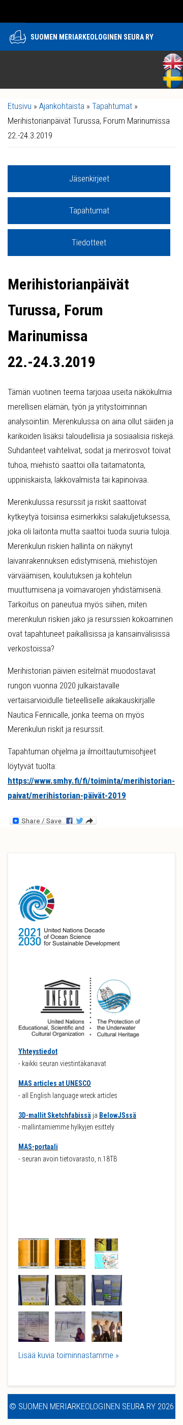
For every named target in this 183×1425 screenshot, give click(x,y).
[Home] (18, 38)
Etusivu (20, 106)
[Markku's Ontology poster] (70, 1302)
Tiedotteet (89, 242)
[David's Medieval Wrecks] (107, 1302)
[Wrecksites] (107, 1266)
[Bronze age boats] (70, 1339)
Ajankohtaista (61, 106)
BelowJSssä (117, 1115)
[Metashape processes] (33, 1339)
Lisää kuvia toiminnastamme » (68, 1355)
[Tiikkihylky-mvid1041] (70, 1266)
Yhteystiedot (37, 1051)
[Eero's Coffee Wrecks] (33, 1302)
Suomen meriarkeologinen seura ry (92, 37)
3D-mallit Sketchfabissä (54, 1115)
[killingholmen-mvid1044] (33, 1266)
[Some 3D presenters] (107, 1339)
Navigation (12, 11)
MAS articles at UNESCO (54, 1083)
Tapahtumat (112, 106)
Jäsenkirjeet (89, 178)
